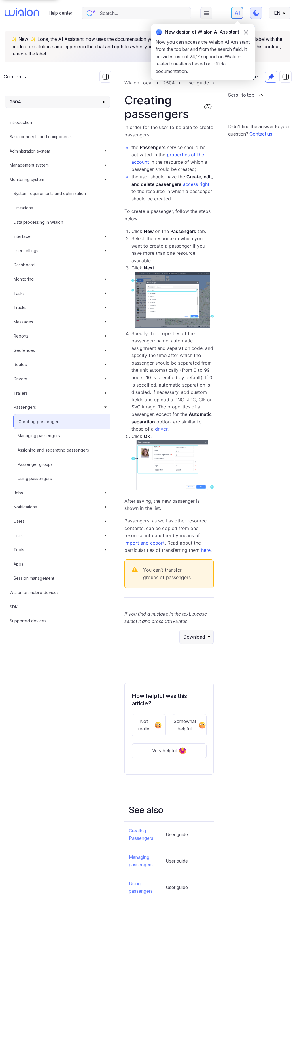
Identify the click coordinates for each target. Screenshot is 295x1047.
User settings (26, 250)
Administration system (30, 151)
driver (161, 429)
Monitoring (24, 279)
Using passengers (35, 478)
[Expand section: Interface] (105, 236)
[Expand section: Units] (105, 536)
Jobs (18, 492)
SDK (14, 606)
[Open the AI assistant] (237, 13)
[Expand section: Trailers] (105, 393)
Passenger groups (35, 464)
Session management (34, 578)
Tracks (20, 307)
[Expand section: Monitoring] (105, 279)
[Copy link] (208, 107)
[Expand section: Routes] (105, 364)
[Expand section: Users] (105, 521)
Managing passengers (39, 435)
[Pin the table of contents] (271, 77)
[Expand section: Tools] (105, 550)
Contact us (260, 134)
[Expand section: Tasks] (105, 293)
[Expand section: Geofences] (105, 350)
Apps (18, 564)
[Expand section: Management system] (105, 165)
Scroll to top (241, 95)
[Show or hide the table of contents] (285, 77)
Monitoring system (27, 179)
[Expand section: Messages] (105, 322)
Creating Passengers (141, 834)
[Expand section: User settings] (105, 251)
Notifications (25, 506)
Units (18, 535)
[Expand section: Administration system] (105, 151)
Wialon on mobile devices (34, 592)
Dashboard (24, 264)
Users (19, 521)
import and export (144, 543)
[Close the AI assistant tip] (246, 32)
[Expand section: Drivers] (105, 379)
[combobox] (142, 13)
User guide (197, 83)
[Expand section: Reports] (105, 336)
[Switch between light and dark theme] (256, 13)
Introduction (21, 122)
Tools (19, 549)
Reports (21, 335)
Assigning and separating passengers (53, 450)
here (206, 550)
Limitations (23, 207)
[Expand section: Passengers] (105, 407)
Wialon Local (138, 83)
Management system (29, 165)
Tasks (19, 293)
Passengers (25, 407)
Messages (23, 321)
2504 (169, 83)
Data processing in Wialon (38, 222)
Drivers (20, 378)
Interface (22, 236)
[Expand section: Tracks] (105, 307)
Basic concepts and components (41, 136)
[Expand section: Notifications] (105, 507)
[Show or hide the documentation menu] (105, 77)
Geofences (24, 350)
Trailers (21, 393)
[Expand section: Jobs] (105, 493)
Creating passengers (39, 421)
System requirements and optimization (50, 193)
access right (196, 184)
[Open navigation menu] (206, 13)
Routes (20, 364)
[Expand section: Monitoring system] (105, 179)
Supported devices (28, 620)
